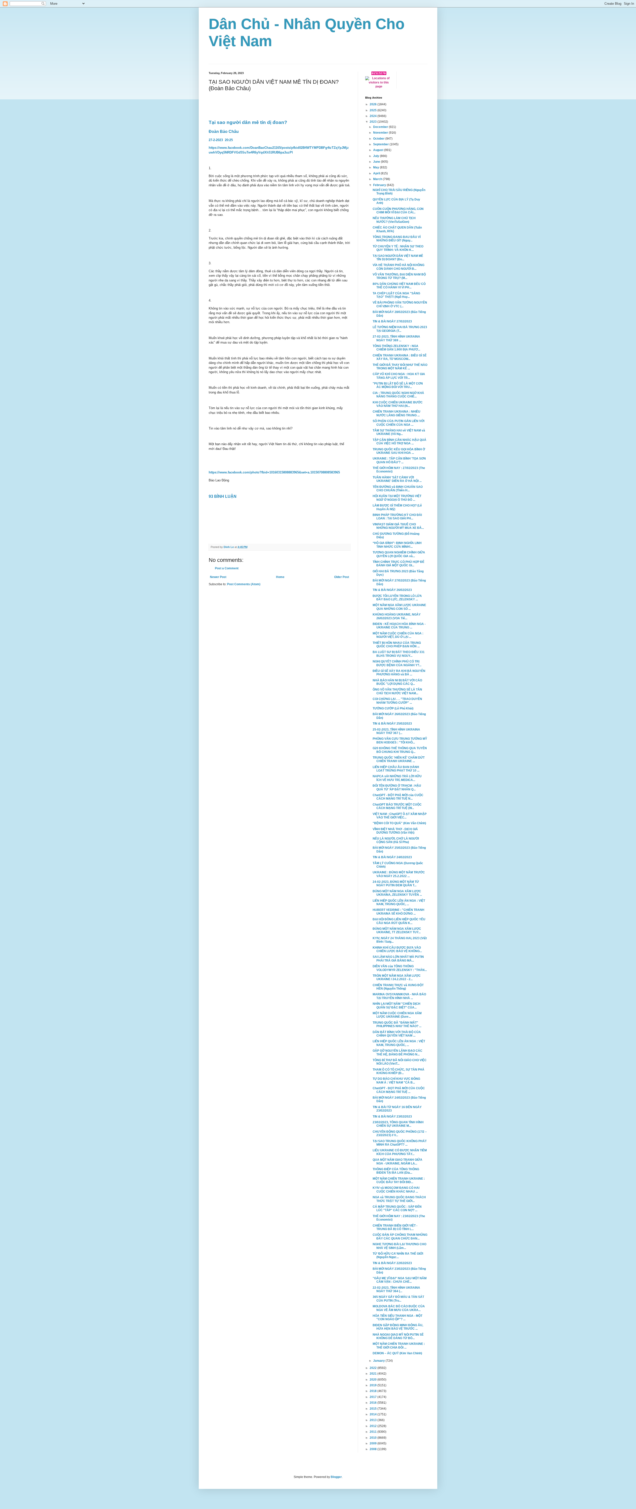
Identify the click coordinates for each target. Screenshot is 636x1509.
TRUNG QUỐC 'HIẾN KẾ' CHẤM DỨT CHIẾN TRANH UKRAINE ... (399, 759)
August (378, 150)
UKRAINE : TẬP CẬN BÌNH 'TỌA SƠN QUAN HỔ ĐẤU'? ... (399, 460)
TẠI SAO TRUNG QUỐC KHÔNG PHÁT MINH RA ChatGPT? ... (400, 1142)
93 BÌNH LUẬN (223, 496)
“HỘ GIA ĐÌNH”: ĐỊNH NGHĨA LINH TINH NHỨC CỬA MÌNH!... (397, 544)
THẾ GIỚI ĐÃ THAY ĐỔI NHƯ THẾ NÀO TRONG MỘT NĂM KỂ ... (400, 366)
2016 (373, 1402)
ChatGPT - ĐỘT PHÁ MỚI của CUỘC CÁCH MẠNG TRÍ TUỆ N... (398, 796)
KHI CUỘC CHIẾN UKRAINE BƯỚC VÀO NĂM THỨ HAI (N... (398, 404)
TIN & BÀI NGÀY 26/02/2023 (392, 590)
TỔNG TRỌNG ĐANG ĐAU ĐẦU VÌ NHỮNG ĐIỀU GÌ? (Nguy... (397, 238)
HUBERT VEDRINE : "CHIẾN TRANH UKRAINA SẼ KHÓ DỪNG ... (398, 911)
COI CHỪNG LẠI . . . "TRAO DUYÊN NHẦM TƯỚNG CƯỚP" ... (397, 700)
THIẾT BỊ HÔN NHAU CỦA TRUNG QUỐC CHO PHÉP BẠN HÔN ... (397, 644)
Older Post (341, 577)
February (380, 185)
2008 (373, 1449)
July (376, 156)
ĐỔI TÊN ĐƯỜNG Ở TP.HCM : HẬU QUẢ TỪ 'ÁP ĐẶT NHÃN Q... (397, 787)
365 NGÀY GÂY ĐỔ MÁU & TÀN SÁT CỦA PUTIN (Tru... (398, 1298)
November (381, 132)
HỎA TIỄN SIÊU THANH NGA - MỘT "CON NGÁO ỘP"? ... (397, 1317)
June (377, 161)
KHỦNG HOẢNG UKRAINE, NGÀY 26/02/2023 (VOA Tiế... (397, 616)
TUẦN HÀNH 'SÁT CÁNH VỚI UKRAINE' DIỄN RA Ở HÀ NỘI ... (397, 479)
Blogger (336, 1477)
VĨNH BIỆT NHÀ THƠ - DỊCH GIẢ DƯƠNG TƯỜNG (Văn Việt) (395, 830)
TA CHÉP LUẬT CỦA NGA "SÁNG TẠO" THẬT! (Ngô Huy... (396, 295)
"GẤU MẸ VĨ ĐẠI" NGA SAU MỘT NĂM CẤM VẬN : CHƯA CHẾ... (400, 1280)
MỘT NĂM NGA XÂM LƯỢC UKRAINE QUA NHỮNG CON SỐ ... (399, 606)
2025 (373, 110)
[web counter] (378, 74)
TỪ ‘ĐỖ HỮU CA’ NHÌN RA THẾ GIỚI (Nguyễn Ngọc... (398, 1255)
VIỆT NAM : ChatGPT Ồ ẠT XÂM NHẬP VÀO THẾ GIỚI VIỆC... (400, 815)
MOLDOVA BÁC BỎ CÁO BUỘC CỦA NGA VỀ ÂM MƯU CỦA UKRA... (399, 1308)
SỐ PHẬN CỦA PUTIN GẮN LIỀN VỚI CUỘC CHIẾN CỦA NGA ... (398, 422)
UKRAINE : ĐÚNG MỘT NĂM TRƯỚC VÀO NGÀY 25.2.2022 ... (399, 874)
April (377, 173)
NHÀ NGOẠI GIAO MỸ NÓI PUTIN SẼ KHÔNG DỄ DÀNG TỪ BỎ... (398, 1336)
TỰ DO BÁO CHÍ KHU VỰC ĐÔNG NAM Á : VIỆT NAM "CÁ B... (396, 1080)
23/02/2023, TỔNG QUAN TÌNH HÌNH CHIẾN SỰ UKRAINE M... (398, 1124)
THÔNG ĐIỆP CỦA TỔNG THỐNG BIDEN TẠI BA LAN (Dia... (396, 1170)
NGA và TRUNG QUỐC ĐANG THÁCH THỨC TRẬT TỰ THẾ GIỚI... (399, 1199)
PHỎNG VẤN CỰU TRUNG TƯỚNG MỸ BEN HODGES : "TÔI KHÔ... (400, 740)
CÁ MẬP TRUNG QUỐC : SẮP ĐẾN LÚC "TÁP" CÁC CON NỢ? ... (397, 1208)
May (376, 167)
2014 (373, 1414)
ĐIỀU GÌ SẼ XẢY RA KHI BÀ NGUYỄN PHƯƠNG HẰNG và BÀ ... (399, 672)
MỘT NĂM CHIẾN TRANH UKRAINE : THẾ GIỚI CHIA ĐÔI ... (399, 1345)
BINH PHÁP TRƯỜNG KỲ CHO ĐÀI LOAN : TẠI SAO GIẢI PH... (397, 516)
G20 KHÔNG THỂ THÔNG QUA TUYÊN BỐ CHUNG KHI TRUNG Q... (400, 749)
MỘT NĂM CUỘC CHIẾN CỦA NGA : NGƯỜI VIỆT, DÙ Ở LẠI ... (398, 635)
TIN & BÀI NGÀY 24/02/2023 (392, 857)
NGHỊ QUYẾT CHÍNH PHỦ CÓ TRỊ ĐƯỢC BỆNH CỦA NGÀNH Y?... (397, 663)
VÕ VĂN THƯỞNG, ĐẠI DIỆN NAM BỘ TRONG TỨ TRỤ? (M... (399, 276)
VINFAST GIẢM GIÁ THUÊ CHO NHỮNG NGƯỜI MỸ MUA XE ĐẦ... (398, 526)
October (379, 138)
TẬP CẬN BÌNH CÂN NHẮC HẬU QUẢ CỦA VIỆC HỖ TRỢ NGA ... (399, 441)
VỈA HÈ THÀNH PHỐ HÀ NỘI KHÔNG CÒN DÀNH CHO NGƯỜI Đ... (398, 266)
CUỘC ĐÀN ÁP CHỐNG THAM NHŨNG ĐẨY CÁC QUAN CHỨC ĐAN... (400, 1236)
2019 (373, 1385)
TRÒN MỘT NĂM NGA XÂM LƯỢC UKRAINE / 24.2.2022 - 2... (397, 977)
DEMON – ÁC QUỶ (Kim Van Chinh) (397, 1353)
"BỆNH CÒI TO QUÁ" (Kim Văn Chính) (399, 823)
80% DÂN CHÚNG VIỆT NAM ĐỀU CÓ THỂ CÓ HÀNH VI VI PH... (399, 285)
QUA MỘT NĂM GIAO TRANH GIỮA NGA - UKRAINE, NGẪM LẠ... (397, 1161)
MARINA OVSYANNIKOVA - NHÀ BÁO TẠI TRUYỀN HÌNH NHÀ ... (399, 996)
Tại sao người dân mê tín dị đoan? (248, 122)
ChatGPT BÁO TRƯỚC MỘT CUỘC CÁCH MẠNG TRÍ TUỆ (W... (397, 806)
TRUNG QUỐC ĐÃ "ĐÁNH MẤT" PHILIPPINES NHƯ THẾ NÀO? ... (397, 1024)
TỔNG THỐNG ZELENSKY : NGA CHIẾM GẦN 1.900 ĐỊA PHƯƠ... (396, 347)
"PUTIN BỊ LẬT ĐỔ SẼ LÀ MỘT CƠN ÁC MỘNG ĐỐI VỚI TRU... (398, 385)
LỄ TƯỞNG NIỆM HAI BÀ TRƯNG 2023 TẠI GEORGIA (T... (400, 328)
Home (280, 577)
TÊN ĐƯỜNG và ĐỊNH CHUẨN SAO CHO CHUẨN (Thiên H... (398, 488)
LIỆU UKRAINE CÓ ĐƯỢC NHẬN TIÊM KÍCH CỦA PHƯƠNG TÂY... (400, 1152)
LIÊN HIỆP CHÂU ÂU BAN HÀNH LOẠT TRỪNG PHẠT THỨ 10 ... (396, 768)
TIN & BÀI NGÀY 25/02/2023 (392, 723)
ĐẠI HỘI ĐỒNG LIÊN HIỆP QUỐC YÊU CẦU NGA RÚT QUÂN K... (399, 921)
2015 (373, 1408)
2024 (373, 116)
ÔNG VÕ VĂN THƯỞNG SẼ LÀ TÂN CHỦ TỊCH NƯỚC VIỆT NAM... (397, 691)
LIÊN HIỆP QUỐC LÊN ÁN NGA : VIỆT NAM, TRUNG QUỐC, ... (399, 902)
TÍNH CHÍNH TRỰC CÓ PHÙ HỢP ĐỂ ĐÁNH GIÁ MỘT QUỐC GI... (398, 563)
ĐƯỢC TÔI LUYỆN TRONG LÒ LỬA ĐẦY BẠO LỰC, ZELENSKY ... (397, 597)
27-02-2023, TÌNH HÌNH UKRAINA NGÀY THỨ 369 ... (396, 338)
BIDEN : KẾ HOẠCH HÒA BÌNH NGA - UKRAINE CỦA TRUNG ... (399, 625)
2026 (373, 104)
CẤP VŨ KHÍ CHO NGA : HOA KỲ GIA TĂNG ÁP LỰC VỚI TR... (399, 375)
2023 (373, 121)
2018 (373, 1391)
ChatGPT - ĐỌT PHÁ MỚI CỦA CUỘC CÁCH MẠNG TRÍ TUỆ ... (399, 1089)
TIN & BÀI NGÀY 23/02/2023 (392, 1116)
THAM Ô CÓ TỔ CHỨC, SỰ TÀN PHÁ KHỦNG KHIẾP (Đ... (398, 1071)
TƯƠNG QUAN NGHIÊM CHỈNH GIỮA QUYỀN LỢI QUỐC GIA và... (399, 554)
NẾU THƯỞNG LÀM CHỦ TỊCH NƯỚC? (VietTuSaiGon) (394, 219)
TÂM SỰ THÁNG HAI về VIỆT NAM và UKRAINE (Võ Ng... (399, 432)
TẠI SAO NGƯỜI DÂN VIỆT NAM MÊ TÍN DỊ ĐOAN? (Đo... (398, 257)
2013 (373, 1420)
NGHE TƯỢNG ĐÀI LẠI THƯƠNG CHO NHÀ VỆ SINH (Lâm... (399, 1245)
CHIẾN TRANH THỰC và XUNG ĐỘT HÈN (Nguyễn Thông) (398, 986)
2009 (373, 1443)
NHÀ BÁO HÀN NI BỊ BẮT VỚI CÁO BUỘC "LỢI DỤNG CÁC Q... (397, 682)
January (379, 1360)
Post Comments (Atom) (243, 584)
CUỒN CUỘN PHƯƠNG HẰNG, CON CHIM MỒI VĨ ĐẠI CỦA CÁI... (398, 210)
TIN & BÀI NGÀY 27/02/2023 (392, 321)
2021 (373, 1373)
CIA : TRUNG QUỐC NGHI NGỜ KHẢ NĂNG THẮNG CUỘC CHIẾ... (398, 394)
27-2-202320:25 (221, 140)
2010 (373, 1437)
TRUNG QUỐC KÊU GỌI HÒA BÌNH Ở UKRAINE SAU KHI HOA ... (399, 451)
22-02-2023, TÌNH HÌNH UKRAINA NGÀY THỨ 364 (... (396, 1289)
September (381, 144)
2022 (373, 1368)
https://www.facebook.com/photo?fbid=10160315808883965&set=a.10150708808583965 (274, 472)
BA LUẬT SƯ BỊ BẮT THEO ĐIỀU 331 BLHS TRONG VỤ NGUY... (399, 653)
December (381, 127)
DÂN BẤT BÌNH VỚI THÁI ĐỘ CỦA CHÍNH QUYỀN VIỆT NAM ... (397, 1033)
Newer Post (218, 577)
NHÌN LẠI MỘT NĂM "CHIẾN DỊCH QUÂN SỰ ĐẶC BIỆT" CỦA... (396, 1005)
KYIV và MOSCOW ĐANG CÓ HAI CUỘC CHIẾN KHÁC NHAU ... (396, 1189)
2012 (373, 1426)
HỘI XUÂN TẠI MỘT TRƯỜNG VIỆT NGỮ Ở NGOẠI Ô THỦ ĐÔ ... (397, 497)
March (378, 179)
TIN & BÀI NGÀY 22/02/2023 (392, 1263)
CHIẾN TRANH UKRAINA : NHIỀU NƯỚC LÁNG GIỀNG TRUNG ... (396, 413)
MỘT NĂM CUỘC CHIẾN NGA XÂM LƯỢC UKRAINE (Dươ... (397, 1014)
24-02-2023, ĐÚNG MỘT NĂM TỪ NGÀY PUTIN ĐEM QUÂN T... (396, 883)
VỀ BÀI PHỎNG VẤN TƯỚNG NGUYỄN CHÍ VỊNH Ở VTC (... (400, 304)
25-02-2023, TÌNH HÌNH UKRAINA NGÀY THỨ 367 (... (396, 731)
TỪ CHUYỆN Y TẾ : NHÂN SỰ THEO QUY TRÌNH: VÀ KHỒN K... (398, 248)
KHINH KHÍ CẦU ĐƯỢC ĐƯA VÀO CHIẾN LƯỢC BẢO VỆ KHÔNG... (397, 949)
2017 (373, 1397)
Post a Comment (226, 568)
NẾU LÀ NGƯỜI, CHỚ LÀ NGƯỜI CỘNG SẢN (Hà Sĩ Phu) (396, 840)
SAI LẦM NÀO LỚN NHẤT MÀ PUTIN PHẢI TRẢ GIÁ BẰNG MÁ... (398, 958)
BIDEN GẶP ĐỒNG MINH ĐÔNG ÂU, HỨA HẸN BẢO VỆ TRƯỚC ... (398, 1326)
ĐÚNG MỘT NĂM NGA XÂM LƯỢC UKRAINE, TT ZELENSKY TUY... (397, 930)
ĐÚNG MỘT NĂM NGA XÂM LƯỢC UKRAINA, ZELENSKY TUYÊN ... (397, 893)
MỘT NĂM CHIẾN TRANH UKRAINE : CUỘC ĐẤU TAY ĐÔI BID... (399, 1180)
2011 (373, 1431)
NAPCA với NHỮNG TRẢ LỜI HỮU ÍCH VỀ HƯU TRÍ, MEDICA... (397, 777)
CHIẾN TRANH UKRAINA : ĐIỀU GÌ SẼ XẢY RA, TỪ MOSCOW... (400, 357)
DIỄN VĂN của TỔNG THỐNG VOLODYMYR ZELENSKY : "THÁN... (400, 968)
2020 (373, 1379)
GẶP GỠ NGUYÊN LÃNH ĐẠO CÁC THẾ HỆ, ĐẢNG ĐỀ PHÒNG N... (397, 1052)
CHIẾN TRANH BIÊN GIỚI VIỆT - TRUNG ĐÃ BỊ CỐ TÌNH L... (395, 1227)
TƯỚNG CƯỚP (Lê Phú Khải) (393, 708)
